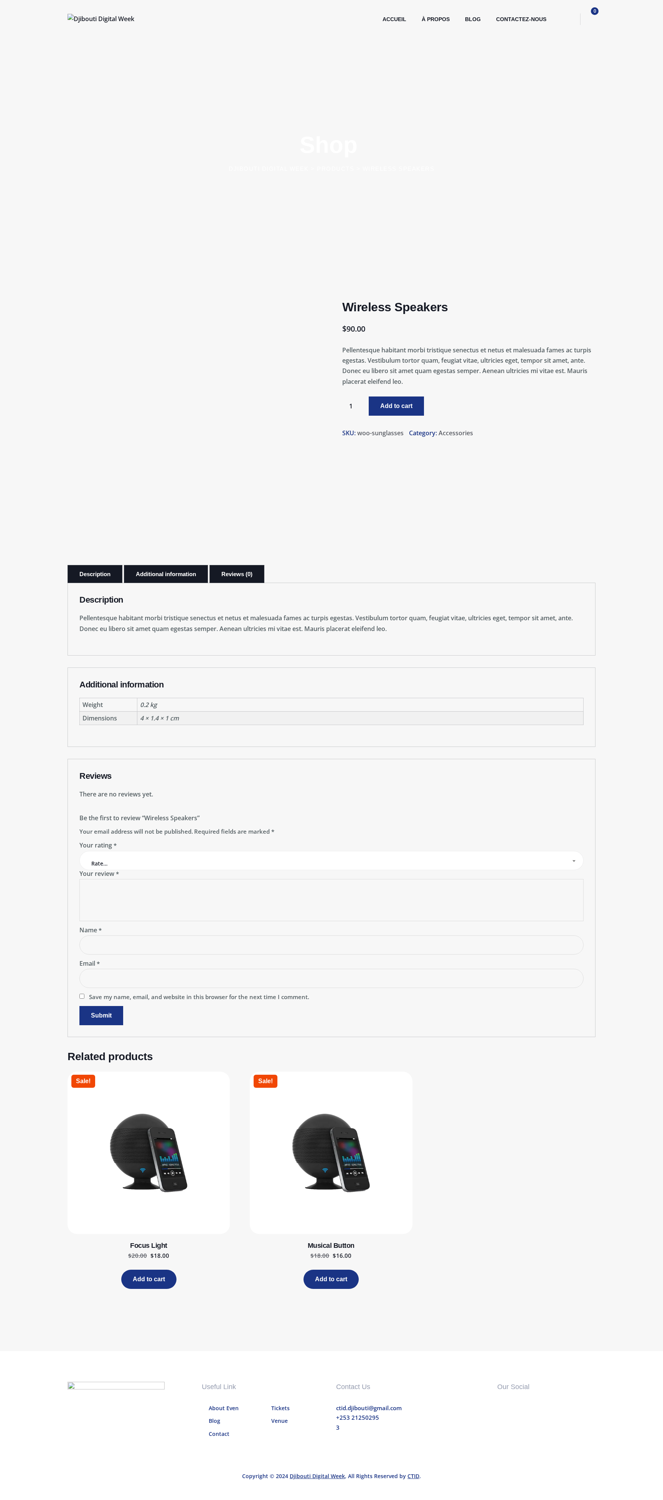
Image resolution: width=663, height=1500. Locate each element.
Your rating (98, 845)
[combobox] (331, 860)
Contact (219, 1433)
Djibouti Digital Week (317, 1476)
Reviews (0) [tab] (236, 574)
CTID (413, 1476)
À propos (436, 19)
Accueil (394, 19)
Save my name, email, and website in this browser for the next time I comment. (199, 997)
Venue (279, 1420)
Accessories (456, 433)
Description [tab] (94, 574)
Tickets (280, 1408)
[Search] (567, 19)
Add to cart (396, 406)
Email (89, 963)
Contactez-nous (521, 19)
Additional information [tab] (166, 574)
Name (90, 930)
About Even (224, 1408)
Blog (473, 19)
